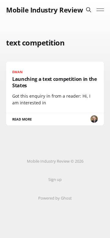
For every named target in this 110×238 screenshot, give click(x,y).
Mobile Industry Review (44, 9)
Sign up (55, 179)
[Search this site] (88, 9)
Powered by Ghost (55, 198)
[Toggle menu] (100, 9)
